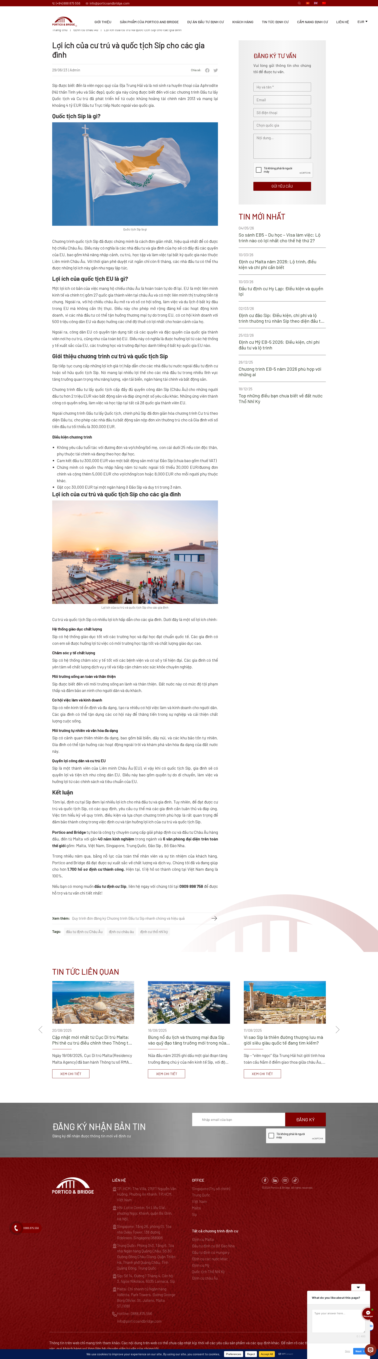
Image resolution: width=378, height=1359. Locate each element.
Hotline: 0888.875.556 (134, 1313)
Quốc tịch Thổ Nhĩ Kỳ (208, 1271)
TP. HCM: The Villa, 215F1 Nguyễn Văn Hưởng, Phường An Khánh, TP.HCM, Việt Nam (146, 1194)
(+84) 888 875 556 (67, 3)
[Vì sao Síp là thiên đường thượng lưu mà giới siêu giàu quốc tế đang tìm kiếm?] (93, 1029)
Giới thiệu (102, 22)
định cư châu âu (121, 931)
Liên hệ (342, 22)
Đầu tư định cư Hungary (210, 1252)
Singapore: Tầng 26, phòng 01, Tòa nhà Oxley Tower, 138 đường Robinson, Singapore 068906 (144, 1232)
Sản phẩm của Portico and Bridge (149, 22)
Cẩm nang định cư (312, 22)
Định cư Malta (203, 1239)
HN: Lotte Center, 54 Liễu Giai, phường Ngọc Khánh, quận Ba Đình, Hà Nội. (144, 1213)
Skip (347, 1351)
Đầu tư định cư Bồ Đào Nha (213, 1246)
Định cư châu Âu (205, 1278)
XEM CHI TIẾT (70, 1074)
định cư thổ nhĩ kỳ (154, 931)
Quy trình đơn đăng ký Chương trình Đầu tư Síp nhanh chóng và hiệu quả (128, 918)
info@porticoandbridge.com (109, 3)
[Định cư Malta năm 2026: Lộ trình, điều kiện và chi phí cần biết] (282, 261)
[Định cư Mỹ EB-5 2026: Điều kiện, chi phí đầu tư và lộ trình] (282, 341)
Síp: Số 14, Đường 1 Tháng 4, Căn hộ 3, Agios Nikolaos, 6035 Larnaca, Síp (146, 1278)
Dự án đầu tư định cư (205, 22)
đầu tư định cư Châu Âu (84, 931)
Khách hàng (242, 22)
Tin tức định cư (275, 22)
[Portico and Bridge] (64, 21)
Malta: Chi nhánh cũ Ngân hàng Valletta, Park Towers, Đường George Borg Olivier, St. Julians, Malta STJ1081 (146, 1297)
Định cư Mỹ (200, 1265)
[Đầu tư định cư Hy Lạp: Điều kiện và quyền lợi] (282, 288)
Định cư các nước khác (210, 1259)
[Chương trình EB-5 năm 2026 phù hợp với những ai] (282, 368)
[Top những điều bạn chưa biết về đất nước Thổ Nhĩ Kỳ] (282, 395)
